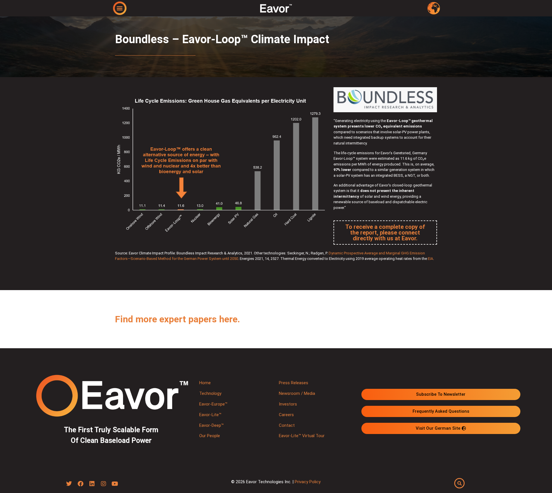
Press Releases (293, 382)
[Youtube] (115, 484)
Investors (288, 404)
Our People (209, 435)
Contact (287, 425)
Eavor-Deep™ (211, 425)
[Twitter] (69, 484)
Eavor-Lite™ (210, 414)
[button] (119, 8)
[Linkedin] (92, 484)
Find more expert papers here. (177, 319)
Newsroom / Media (297, 393)
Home (205, 382)
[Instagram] (103, 484)
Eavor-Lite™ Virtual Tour (302, 435)
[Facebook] (80, 484)
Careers (286, 414)
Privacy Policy (308, 481)
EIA (430, 258)
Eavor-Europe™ (213, 404)
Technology (210, 393)
